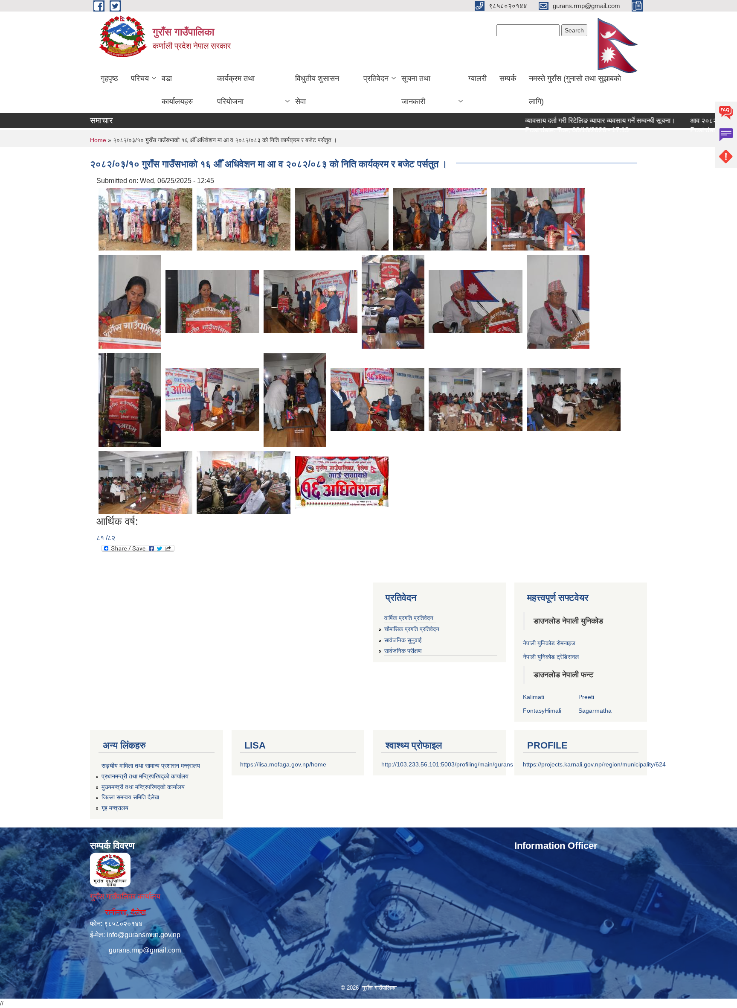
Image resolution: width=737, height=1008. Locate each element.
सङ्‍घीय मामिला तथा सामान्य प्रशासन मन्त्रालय (151, 765)
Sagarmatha (595, 710)
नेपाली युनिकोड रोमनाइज (549, 643)
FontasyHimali (542, 710)
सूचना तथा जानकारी (415, 90)
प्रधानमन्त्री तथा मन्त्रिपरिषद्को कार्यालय (145, 776)
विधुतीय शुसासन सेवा (317, 90)
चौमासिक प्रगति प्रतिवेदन (411, 629)
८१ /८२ (105, 538)
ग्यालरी (477, 78)
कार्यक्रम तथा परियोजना (236, 90)
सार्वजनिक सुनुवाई (403, 640)
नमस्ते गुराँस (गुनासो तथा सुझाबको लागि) (575, 90)
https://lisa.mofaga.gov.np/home (283, 764)
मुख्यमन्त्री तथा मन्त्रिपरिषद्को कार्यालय (143, 787)
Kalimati (533, 696)
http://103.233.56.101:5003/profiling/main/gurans (447, 764)
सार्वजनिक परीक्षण (403, 650)
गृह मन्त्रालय (115, 807)
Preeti (586, 696)
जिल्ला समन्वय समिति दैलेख (130, 797)
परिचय (140, 78)
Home (98, 140)
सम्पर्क (507, 78)
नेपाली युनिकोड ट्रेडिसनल (551, 656)
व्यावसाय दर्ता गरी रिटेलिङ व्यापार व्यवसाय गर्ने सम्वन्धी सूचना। (574, 120)
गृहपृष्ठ (109, 78)
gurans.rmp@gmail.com (145, 950)
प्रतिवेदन (376, 78)
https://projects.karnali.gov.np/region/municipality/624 (594, 764)
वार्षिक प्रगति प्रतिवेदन (408, 618)
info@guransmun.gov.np (143, 934)
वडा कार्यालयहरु (177, 90)
